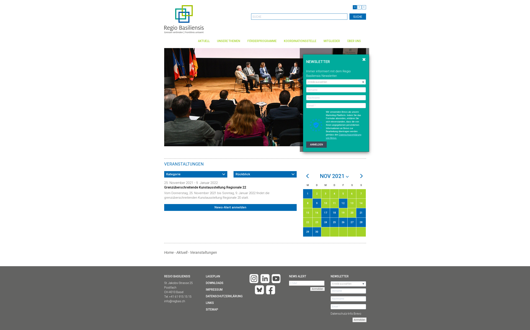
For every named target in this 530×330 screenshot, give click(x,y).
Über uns (354, 41)
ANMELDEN (316, 144)
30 (316, 231)
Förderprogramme (262, 41)
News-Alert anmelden (230, 207)
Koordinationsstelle (300, 41)
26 (343, 222)
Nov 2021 (333, 176)
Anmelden (359, 319)
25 (334, 222)
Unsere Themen (228, 41)
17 (325, 212)
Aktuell (204, 41)
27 (352, 222)
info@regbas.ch (174, 301)
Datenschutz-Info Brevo (346, 313)
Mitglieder (332, 41)
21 (361, 212)
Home (169, 252)
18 (334, 212)
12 (343, 203)
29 (307, 231)
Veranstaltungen (203, 252)
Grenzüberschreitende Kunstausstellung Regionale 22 (205, 187)
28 (361, 222)
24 (325, 222)
